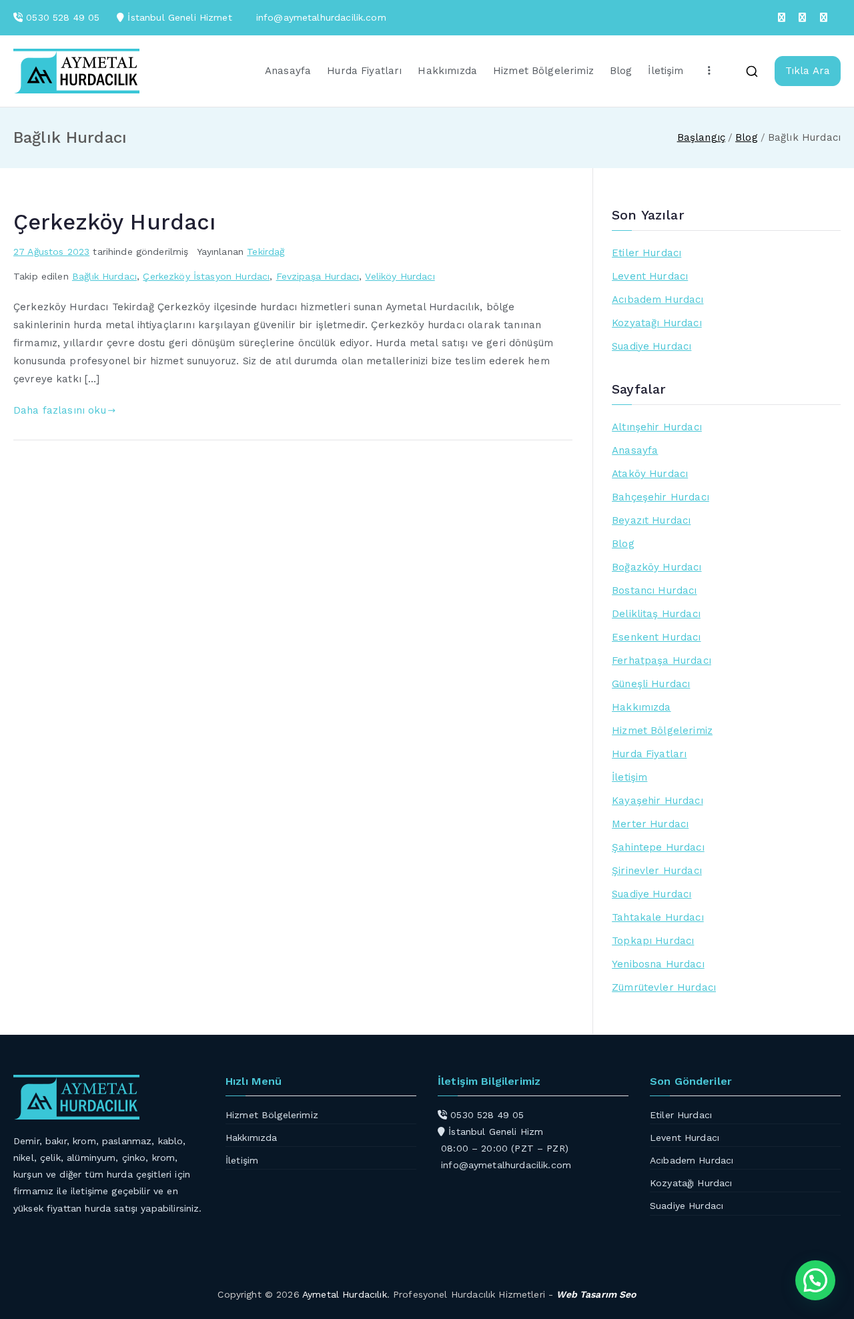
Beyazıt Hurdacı (651, 520)
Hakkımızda (447, 71)
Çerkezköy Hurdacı (114, 222)
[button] (815, 1280)
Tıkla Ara (807, 71)
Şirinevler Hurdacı (657, 871)
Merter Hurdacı (650, 824)
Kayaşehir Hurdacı (657, 801)
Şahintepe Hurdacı (658, 847)
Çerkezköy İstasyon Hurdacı (206, 276)
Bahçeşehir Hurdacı (660, 497)
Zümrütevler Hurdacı (664, 987)
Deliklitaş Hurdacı (656, 614)
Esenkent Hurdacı (656, 637)
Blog (621, 71)
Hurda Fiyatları (364, 71)
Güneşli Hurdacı (651, 684)
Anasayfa (288, 71)
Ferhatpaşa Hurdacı (661, 660)
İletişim (665, 71)
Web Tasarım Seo (596, 1294)
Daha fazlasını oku (59, 410)
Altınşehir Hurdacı (657, 427)
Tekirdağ (265, 251)
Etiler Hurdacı (646, 253)
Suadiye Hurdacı (651, 346)
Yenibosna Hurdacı (658, 964)
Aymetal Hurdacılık (344, 1294)
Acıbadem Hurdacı (657, 300)
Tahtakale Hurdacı (658, 917)
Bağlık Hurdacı (104, 276)
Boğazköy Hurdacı (656, 567)
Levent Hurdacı (650, 276)
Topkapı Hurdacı (653, 941)
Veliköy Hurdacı (399, 276)
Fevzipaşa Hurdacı (318, 276)
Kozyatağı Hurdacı (657, 323)
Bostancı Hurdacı (654, 590)
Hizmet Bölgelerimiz (543, 71)
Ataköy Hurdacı (650, 474)
